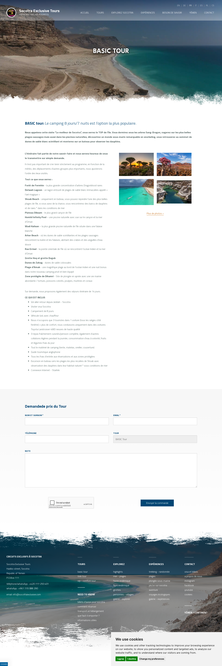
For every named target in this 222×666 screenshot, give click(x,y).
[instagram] (9, 641)
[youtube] (26, 641)
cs (213, 5)
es (201, 5)
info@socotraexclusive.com (27, 594)
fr (190, 5)
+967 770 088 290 (28, 588)
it (196, 5)
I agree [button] (120, 659)
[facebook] (18, 641)
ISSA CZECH (87, 657)
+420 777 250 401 (39, 584)
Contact (190, 564)
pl (207, 5)
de (184, 5)
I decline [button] (131, 659)
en (178, 5)
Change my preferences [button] (151, 659)
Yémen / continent (196, 612)
